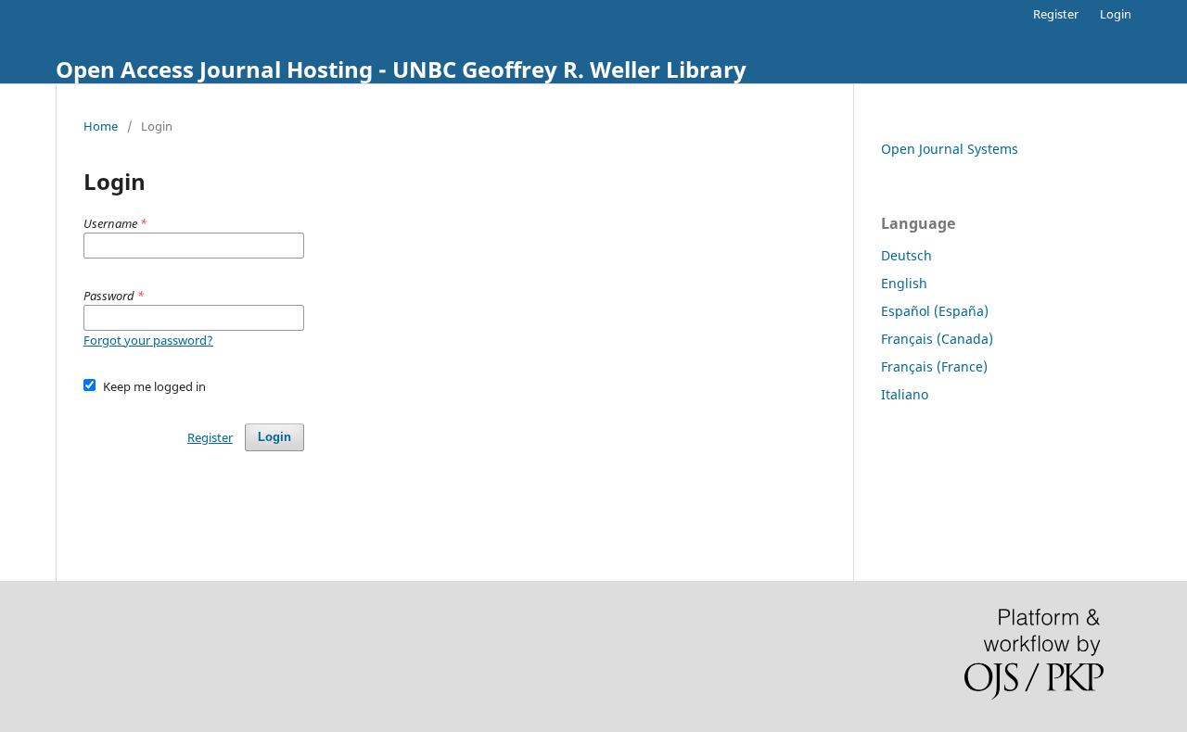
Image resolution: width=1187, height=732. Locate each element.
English (904, 283)
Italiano (904, 394)
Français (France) (934, 366)
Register (1056, 14)
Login (1115, 14)
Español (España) (935, 311)
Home (100, 126)
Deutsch (906, 255)
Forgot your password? (148, 340)
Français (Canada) (937, 338)
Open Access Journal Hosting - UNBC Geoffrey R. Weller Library (401, 69)
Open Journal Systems (949, 149)
